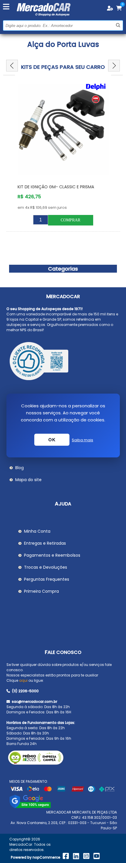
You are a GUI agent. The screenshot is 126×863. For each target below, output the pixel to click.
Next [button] (114, 65)
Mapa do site (28, 480)
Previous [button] (12, 65)
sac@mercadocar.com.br (34, 701)
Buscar (118, 25)
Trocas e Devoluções (45, 567)
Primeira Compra (41, 591)
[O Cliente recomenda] (63, 362)
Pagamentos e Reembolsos (52, 555)
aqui (23, 680)
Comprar (70, 220)
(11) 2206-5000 (25, 690)
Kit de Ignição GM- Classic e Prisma (56, 187)
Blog (19, 468)
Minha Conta (37, 531)
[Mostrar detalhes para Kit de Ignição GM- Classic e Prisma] (63, 129)
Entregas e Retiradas (45, 543)
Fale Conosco (63, 652)
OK (51, 439)
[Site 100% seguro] (30, 806)
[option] (63, 156)
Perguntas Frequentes (46, 579)
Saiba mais (82, 440)
